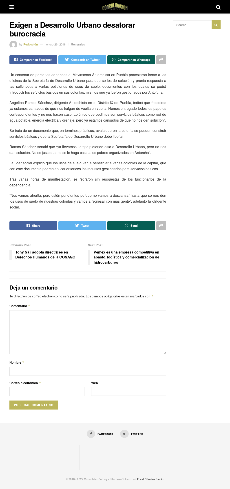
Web (94, 382)
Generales (78, 44)
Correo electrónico (25, 382)
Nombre (16, 362)
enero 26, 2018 (56, 44)
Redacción (30, 44)
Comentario (19, 305)
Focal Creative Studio (150, 479)
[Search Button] (216, 24)
